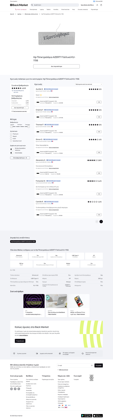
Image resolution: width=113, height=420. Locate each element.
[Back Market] (19, 5)
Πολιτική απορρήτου (63, 384)
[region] (56, 306)
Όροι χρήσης (61, 379)
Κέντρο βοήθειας (30, 397)
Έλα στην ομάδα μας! (15, 386)
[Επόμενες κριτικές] (101, 221)
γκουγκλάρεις (23, 335)
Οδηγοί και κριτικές (31, 399)
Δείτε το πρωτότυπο (54, 97)
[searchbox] (56, 5)
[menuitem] (33, 9)
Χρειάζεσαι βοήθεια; (87, 5)
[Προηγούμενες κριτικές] (97, 221)
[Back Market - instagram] (11, 389)
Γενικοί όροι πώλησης (63, 382)
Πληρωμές (29, 388)
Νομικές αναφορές (63, 394)
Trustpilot (76, 379)
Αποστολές (29, 390)
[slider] (11, 126)
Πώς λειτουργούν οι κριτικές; (20, 111)
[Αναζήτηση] (32, 5)
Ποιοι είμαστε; (14, 379)
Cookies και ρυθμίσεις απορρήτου (64, 387)
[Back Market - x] (18, 389)
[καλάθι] (101, 5)
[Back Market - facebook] (15, 389)
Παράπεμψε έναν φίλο (48, 379)
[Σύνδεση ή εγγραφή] (97, 5)
